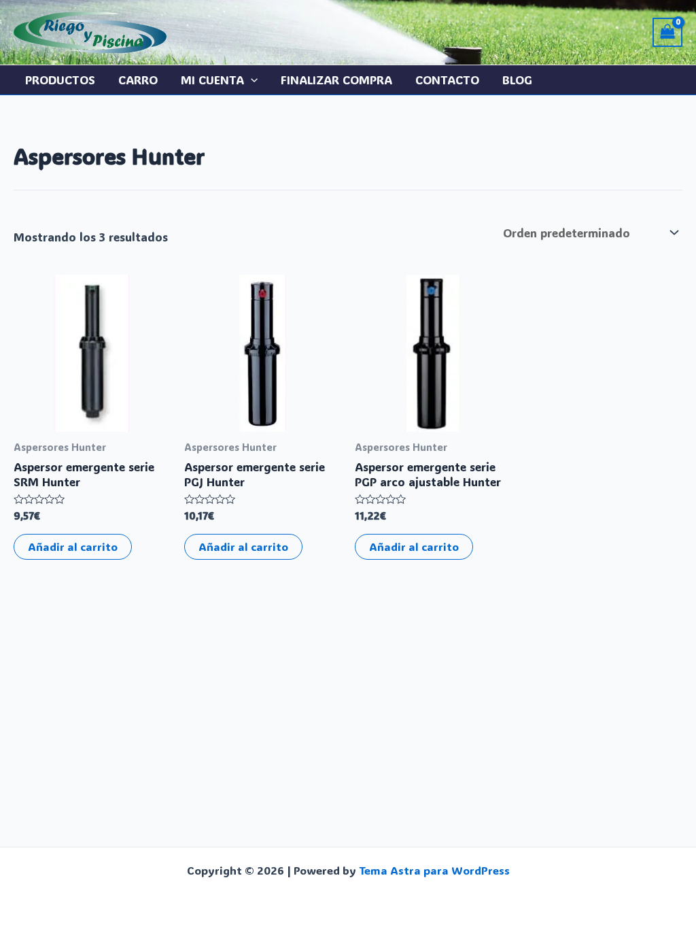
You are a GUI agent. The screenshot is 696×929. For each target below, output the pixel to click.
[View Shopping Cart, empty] (667, 32)
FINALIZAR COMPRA (336, 79)
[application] (251, 80)
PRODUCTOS (60, 79)
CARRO (138, 79)
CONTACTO (447, 79)
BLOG (517, 79)
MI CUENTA (212, 79)
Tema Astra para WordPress (434, 870)
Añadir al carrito (73, 546)
